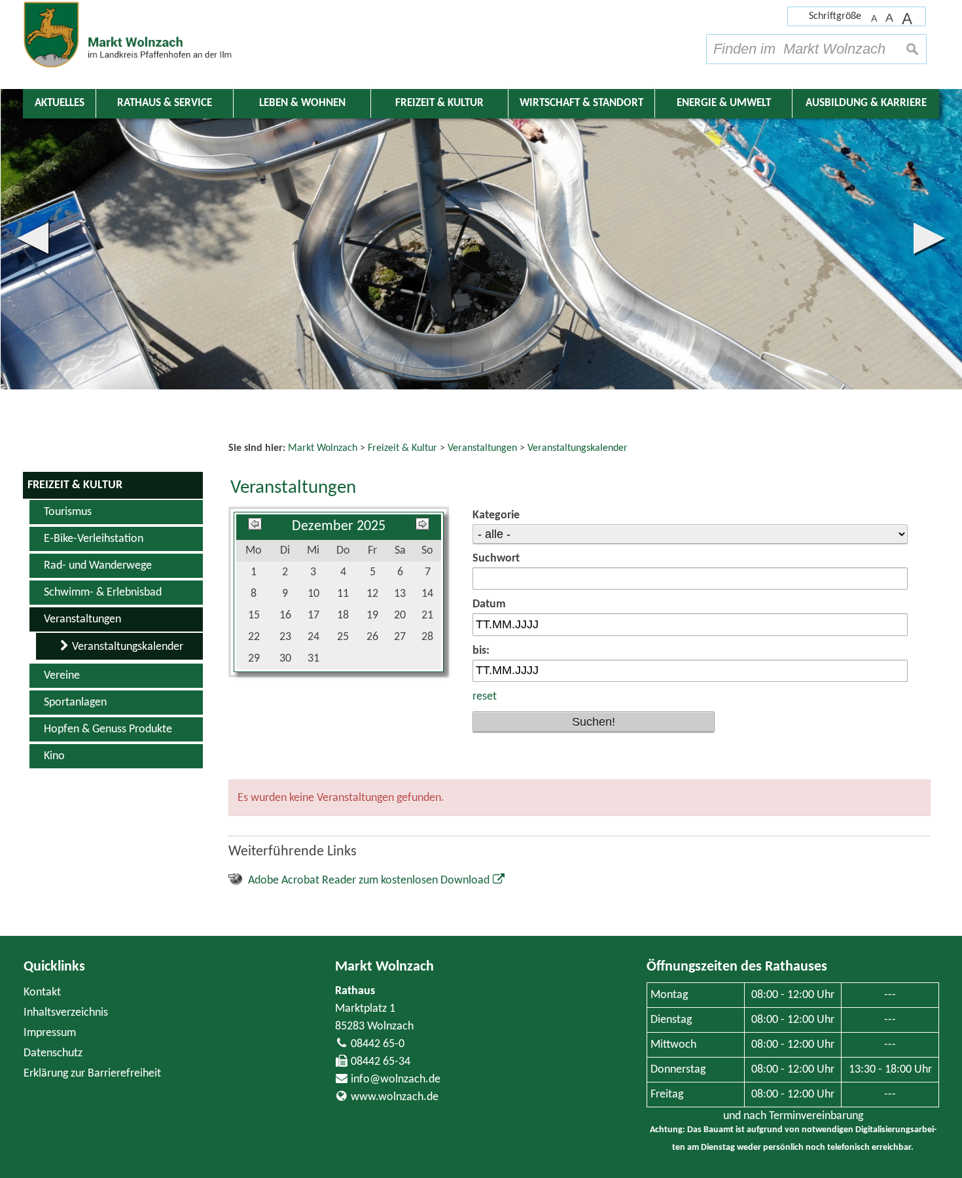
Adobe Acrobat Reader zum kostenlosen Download (369, 880)
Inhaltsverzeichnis (66, 1013)
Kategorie (496, 515)
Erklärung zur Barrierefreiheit (92, 1073)
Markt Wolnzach (384, 967)
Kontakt (42, 992)
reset (484, 696)
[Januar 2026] (422, 526)
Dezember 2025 (338, 526)
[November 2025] (255, 526)
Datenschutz (53, 1053)
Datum (489, 604)
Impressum (50, 1033)
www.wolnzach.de (394, 1097)
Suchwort (496, 558)
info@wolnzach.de (395, 1079)
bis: (481, 651)
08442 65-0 (377, 1044)
